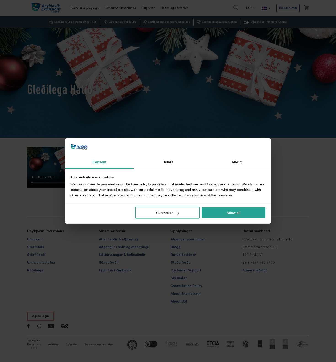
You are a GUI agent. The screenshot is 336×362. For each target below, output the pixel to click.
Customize (164, 213)
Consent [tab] (99, 162)
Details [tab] (168, 162)
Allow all (233, 213)
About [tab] (237, 162)
